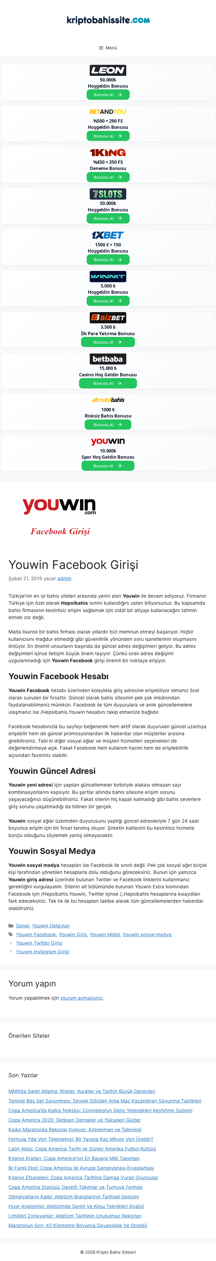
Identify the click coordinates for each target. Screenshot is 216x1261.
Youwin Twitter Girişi (39, 943)
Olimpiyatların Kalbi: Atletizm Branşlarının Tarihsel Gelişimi (73, 1197)
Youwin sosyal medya (147, 934)
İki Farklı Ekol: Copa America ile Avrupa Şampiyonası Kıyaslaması (81, 1168)
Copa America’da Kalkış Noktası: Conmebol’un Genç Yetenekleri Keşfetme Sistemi (100, 1110)
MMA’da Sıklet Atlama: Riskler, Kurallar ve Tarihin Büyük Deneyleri (81, 1091)
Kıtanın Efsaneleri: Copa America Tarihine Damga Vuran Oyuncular (83, 1177)
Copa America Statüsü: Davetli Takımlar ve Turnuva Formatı (75, 1187)
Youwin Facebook (36, 934)
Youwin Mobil (105, 934)
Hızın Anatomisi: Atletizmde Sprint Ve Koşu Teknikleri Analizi (76, 1206)
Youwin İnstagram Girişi (42, 952)
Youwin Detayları (51, 926)
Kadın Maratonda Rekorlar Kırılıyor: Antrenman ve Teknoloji (74, 1129)
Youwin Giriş (73, 934)
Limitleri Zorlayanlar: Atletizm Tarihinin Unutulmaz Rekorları (74, 1216)
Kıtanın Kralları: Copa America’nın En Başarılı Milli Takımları (74, 1158)
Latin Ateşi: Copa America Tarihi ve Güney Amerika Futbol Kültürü (82, 1149)
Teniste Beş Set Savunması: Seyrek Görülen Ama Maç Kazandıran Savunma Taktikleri (104, 1101)
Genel (22, 926)
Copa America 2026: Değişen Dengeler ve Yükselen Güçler (74, 1120)
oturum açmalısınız (81, 998)
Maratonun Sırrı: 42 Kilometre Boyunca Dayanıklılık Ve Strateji (77, 1225)
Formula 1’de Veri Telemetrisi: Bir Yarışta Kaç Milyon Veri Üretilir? (80, 1139)
